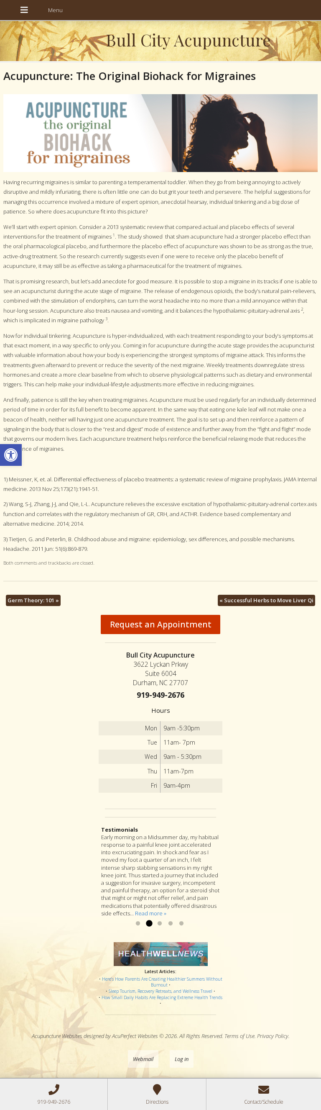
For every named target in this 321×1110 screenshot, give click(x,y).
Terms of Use (239, 1036)
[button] (11, 455)
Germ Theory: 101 (33, 600)
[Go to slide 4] (170, 924)
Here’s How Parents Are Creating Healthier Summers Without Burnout (162, 982)
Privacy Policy (272, 1036)
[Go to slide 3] (159, 924)
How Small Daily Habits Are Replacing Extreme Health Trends (162, 997)
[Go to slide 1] (138, 924)
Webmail (143, 1059)
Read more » (150, 913)
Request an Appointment (160, 624)
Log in (182, 1059)
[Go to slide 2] (149, 924)
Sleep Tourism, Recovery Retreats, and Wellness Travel (160, 991)
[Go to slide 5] (181, 924)
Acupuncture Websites (57, 1036)
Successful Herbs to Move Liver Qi (266, 600)
